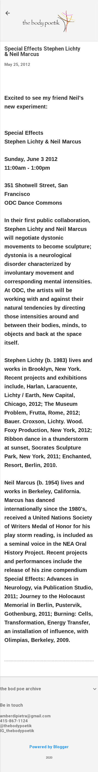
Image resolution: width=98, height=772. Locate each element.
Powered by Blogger (49, 746)
